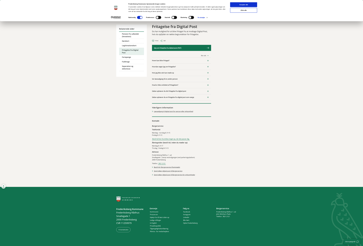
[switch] (158, 17)
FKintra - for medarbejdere (159, 231)
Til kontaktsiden (123, 230)
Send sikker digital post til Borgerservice (168, 171)
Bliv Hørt (186, 220)
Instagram (186, 215)
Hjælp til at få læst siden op (159, 217)
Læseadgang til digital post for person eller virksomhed (173, 111)
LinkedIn (186, 217)
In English (153, 223)
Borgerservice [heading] (222, 208)
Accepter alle (243, 4)
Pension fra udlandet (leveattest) (130, 35)
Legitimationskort (129, 45)
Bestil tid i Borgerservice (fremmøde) (167, 167)
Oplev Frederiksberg (190, 223)
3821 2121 (162, 163)
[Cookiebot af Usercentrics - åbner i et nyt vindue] (116, 17)
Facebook (186, 212)
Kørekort (125, 41)
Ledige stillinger (155, 220)
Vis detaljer (201, 17)
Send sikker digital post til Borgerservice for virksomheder (174, 175)
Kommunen (154, 212)
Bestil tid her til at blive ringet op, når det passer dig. (170, 139)
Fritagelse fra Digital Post (130, 51)
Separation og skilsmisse (127, 67)
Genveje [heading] (153, 208)
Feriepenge (126, 57)
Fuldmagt (126, 62)
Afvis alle (244, 10)
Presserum (154, 215)
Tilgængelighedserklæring (159, 229)
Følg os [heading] (186, 208)
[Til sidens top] (3, 187)
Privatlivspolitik (155, 226)
